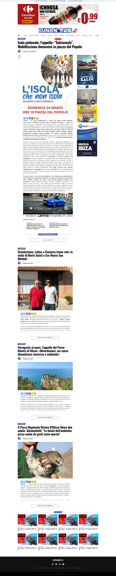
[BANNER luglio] (87, 114)
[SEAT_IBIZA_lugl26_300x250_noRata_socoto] (87, 148)
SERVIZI (62, 35)
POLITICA (50, 35)
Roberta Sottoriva (27, 438)
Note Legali (69, 568)
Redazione (78, 568)
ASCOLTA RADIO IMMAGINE (58, 1)
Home (25, 35)
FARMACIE (84, 35)
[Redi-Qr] (87, 131)
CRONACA (43, 35)
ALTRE (78, 35)
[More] (37, 118)
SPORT (56, 35)
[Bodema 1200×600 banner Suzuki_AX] (48, 217)
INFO (90, 35)
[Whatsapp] (35, 118)
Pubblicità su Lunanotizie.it (43, 568)
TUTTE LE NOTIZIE (34, 35)
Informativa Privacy (59, 568)
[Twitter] (27, 118)
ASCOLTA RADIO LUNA (41, 1)
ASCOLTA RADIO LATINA (75, 1)
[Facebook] (24, 118)
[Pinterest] (32, 118)
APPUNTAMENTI (70, 35)
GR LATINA (58, 39)
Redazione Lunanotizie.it (29, 51)
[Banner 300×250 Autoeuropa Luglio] (87, 63)
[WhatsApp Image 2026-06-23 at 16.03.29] (87, 80)
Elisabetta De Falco (28, 263)
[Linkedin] (29, 118)
